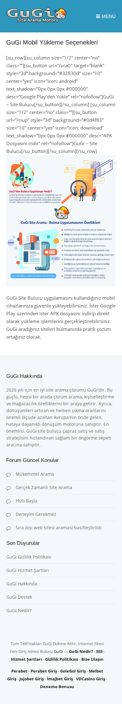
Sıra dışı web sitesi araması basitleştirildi (59, 527)
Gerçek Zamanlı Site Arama (44, 487)
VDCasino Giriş (90, 679)
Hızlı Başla (26, 501)
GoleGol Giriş (73, 671)
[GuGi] (36, 20)
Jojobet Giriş (31, 679)
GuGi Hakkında (21, 584)
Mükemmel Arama (35, 474)
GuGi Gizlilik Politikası (28, 557)
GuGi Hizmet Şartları (27, 570)
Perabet (19, 671)
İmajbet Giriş (60, 679)
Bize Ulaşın (92, 659)
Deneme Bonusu (57, 686)
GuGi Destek (19, 597)
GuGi (58, 651)
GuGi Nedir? (19, 610)
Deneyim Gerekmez (36, 514)
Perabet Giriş (44, 671)
